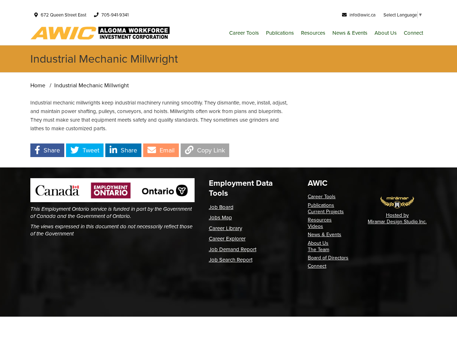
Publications (280, 33)
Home (37, 85)
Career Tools (244, 33)
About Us (386, 33)
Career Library (225, 228)
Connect (413, 33)
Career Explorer (227, 239)
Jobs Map (220, 217)
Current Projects (326, 211)
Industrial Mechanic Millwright (91, 85)
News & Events (349, 33)
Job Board (221, 207)
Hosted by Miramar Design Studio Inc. (397, 218)
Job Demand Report (232, 249)
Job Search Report (230, 260)
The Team (318, 249)
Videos (315, 226)
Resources (313, 33)
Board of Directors (328, 258)
